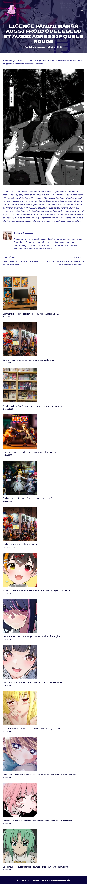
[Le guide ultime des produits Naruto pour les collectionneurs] (43, 431)
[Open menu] (82, 9)
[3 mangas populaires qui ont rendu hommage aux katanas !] (43, 339)
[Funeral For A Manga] (11, 9)
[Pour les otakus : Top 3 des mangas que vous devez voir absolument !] (43, 385)
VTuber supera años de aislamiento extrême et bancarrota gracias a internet (37, 590)
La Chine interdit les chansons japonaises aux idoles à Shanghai (31, 636)
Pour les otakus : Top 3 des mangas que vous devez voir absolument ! (34, 406)
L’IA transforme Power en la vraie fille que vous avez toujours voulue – (65, 261)
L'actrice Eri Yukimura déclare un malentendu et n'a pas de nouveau (33, 682)
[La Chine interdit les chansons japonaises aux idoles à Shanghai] (43, 616)
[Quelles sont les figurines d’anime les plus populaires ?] (43, 478)
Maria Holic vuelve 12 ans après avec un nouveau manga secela (31, 728)
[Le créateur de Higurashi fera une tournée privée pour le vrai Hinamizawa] (43, 846)
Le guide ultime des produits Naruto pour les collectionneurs (30, 452)
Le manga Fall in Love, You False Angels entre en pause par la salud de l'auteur (37, 821)
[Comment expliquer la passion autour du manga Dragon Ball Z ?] (43, 293)
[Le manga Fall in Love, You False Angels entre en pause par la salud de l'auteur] (43, 800)
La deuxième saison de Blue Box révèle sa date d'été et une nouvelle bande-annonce (40, 774)
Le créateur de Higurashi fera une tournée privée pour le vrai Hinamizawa (35, 867)
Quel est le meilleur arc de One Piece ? (20, 544)
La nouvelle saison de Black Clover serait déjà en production (21, 261)
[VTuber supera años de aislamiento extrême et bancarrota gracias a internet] (43, 570)
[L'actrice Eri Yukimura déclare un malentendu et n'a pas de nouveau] (43, 662)
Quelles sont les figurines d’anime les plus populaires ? (27, 498)
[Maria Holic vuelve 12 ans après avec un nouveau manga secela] (43, 708)
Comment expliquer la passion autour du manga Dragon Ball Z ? (31, 314)
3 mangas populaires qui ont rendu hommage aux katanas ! (29, 360)
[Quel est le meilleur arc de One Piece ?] (43, 524)
